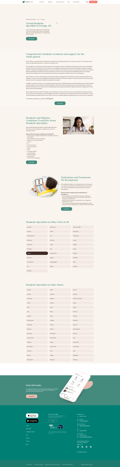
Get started (31, 38)
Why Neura (50, 1)
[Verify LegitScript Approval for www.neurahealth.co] (60, 426)
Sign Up (53, 420)
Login (87, 1)
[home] (27, 2)
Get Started (31, 396)
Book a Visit (93, 1)
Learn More (60, 103)
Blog (69, 1)
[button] (42, 2)
